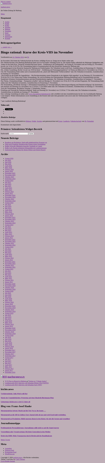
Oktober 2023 (9, 221)
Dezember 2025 (10, 173)
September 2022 (10, 245)
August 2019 (9, 313)
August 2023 (9, 225)
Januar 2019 (9, 326)
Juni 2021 (8, 273)
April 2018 (8, 343)
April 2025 (8, 188)
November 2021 (10, 263)
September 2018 (10, 334)
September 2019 (10, 311)
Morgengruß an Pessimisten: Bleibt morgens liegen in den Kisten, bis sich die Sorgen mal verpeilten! (35, 419)
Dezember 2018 (10, 328)
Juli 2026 (8, 160)
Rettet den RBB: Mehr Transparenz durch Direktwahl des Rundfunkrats (26, 436)
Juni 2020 (8, 295)
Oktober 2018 (9, 332)
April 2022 (8, 254)
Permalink (90, 121)
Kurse (60, 121)
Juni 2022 (8, 251)
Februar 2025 (9, 192)
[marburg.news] (6, 3)
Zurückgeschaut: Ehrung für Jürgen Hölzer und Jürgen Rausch (25, 150)
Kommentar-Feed (10, 452)
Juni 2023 (8, 228)
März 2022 (8, 256)
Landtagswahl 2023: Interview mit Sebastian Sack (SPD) (23, 385)
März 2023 (8, 234)
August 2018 (9, 335)
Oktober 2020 (9, 287)
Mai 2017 (8, 363)
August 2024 (9, 203)
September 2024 (10, 201)
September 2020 (10, 289)
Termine (7, 35)
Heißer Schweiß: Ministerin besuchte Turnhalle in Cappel (23, 146)
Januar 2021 (9, 282)
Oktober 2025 (9, 177)
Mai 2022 (8, 252)
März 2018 (8, 345)
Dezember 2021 (10, 262)
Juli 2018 (8, 337)
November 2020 (10, 286)
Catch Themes (20, 459)
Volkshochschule (75, 121)
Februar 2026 (9, 169)
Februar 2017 (9, 369)
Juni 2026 (8, 162)
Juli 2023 (8, 227)
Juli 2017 (8, 359)
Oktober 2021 (9, 265)
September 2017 (10, 356)
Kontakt (7, 38)
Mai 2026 (8, 164)
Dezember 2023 (10, 217)
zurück (4, 47)
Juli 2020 (8, 293)
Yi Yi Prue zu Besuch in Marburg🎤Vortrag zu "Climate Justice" (26, 381)
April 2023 (8, 232)
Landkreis (66, 121)
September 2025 (10, 179)
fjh (28, 57)
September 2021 (10, 267)
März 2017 (8, 367)
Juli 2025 (8, 182)
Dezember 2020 (10, 284)
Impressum (8, 36)
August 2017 (9, 357)
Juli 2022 (8, 249)
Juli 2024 (8, 204)
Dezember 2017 (10, 350)
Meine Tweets (5, 440)
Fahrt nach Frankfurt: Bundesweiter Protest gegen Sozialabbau (25, 144)
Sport (6, 33)
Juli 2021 (8, 271)
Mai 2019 (8, 319)
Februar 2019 (9, 324)
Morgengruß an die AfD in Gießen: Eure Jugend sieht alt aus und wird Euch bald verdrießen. (33, 415)
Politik (7, 24)
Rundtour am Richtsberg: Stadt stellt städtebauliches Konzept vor (26, 142)
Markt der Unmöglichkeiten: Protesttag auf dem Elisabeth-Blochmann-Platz (27, 398)
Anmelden (8, 448)
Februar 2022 (9, 258)
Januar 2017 (9, 370)
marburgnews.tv (16, 376)
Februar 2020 (9, 302)
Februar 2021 (9, 280)
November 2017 (10, 352)
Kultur (7, 25)
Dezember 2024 (10, 195)
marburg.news (5, 7)
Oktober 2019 (9, 310)
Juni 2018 (8, 339)
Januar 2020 (9, 304)
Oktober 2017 (9, 354)
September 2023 (10, 223)
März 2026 (8, 168)
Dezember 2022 (10, 239)
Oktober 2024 (9, 199)
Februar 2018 (9, 346)
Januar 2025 (9, 193)
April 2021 (8, 276)
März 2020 (8, 300)
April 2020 (8, 298)
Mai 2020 (8, 297)
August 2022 (9, 247)
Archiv (7, 22)
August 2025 (9, 180)
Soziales (7, 27)
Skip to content (6, 2)
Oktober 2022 (9, 243)
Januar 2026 (9, 171)
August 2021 (9, 269)
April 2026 (8, 166)
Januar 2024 (9, 215)
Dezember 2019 (10, 306)
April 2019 (8, 321)
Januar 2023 (9, 238)
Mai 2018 (8, 341)
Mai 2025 (8, 186)
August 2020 (9, 291)
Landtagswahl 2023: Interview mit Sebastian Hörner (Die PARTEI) (27, 383)
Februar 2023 (9, 236)
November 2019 (10, 308)
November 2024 (10, 197)
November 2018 (10, 330)
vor (10, 47)
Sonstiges (8, 31)
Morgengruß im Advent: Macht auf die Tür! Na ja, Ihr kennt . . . (23, 411)
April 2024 (8, 210)
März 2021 (8, 278)
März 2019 (8, 322)
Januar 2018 (9, 348)
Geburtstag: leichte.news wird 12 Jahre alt (15, 402)
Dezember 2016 (10, 372)
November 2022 (10, 241)
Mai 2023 (8, 230)
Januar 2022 (9, 260)
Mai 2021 (8, 275)
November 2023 (10, 219)
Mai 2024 (8, 208)
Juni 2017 (8, 361)
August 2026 (9, 158)
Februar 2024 (9, 214)
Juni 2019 (8, 317)
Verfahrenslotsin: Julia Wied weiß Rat (14, 394)
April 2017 (8, 365)
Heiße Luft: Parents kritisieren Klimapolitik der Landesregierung (26, 148)
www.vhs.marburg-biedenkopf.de (40, 94)
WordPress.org (9, 454)
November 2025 (10, 175)
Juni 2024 (8, 206)
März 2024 (8, 212)
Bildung (7, 29)
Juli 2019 (8, 315)
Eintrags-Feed (9, 450)
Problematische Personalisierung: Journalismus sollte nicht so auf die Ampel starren (30, 428)
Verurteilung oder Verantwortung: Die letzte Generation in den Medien (25, 432)
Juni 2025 (8, 184)
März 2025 (8, 190)
